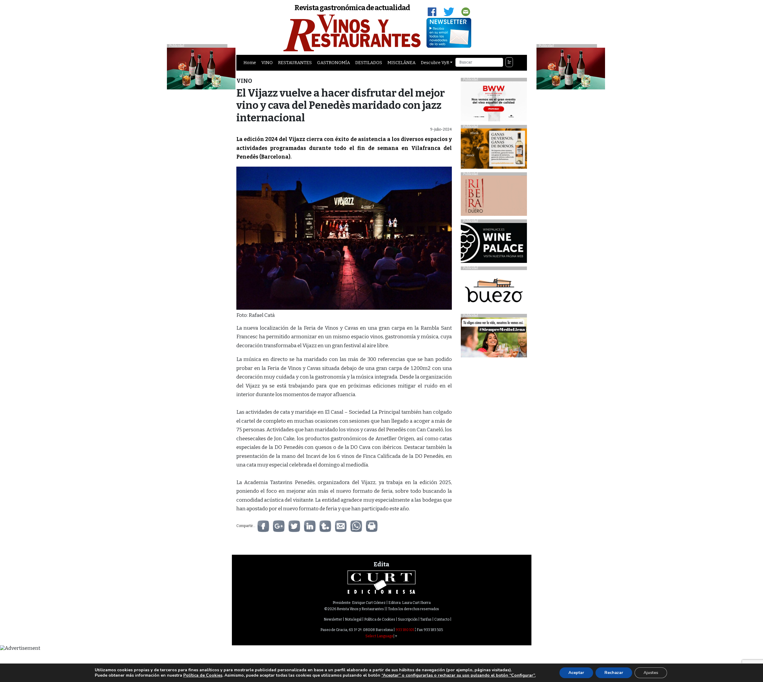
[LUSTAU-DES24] (570, 68)
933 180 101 (405, 630)
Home (250, 62)
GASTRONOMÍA (333, 62)
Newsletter (333, 619)
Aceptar (576, 672)
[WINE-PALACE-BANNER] (494, 244)
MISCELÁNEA (401, 62)
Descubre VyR (435, 62)
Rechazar (613, 672)
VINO (267, 62)
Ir (509, 62)
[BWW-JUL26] (494, 103)
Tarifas (426, 619)
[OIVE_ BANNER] (494, 339)
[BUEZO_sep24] (494, 292)
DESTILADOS (368, 62)
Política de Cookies (379, 619)
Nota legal (353, 619)
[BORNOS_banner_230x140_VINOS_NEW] (494, 150)
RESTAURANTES (295, 62)
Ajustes (650, 672)
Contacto (441, 619)
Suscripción (408, 619)
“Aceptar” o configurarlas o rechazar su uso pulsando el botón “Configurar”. (459, 675)
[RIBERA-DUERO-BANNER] (494, 197)
